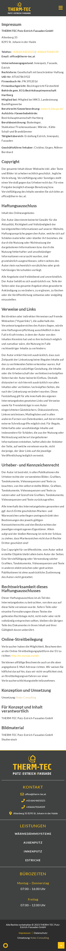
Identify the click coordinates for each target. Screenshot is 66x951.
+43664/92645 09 (47, 51)
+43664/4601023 (23, 51)
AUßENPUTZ (32, 842)
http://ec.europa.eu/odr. (25, 655)
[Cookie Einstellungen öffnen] (5, 947)
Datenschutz (40, 932)
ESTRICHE (33, 860)
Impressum (25, 932)
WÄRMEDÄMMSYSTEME (33, 833)
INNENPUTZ (33, 851)
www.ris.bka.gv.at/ (52, 108)
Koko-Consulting (26, 697)
